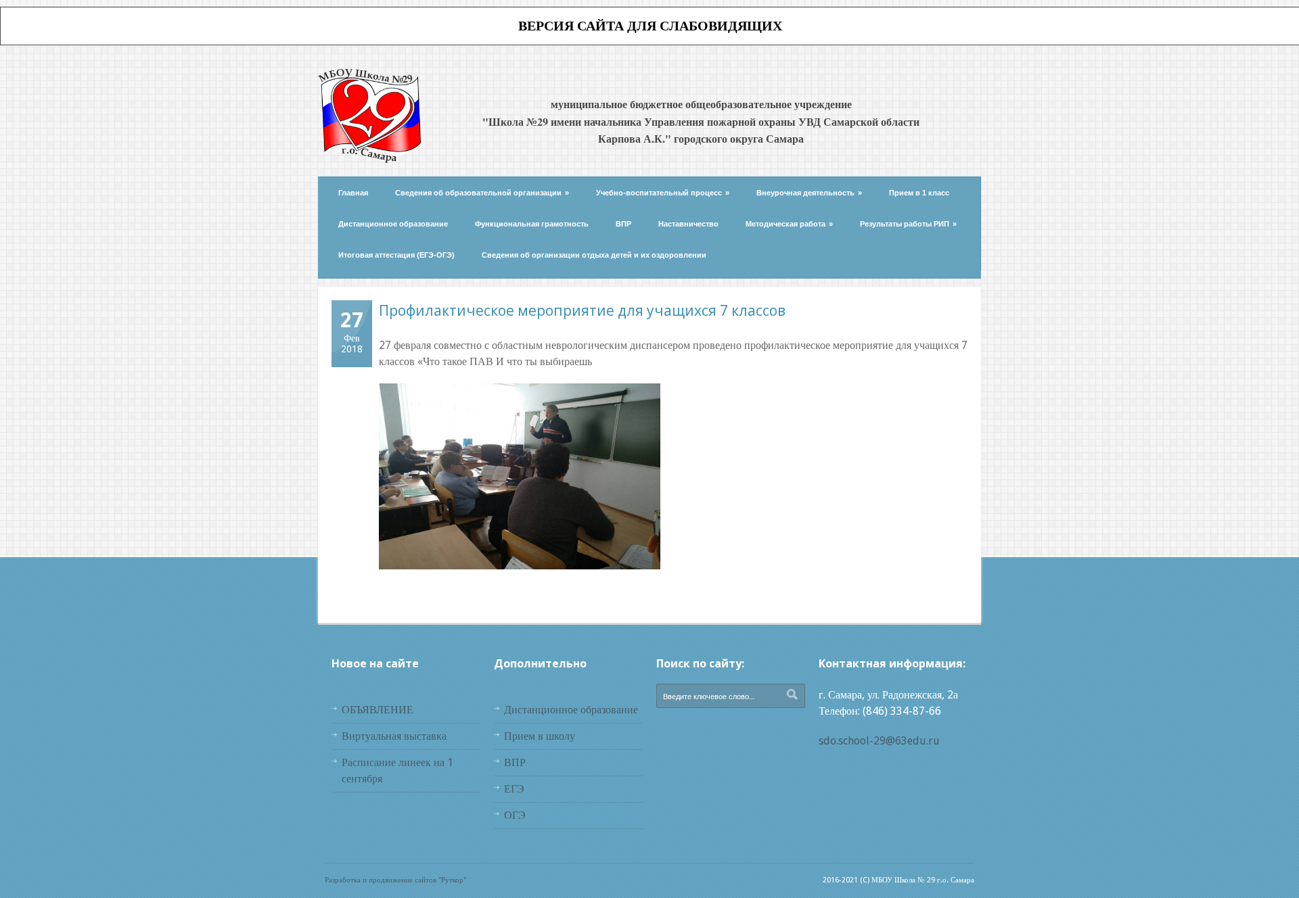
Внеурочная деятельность (809, 193)
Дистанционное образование (393, 224)
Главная (353, 193)
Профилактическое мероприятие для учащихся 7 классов (582, 310)
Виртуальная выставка (394, 736)
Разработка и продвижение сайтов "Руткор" (395, 880)
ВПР (623, 224)
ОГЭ (515, 815)
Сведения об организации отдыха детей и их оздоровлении (594, 255)
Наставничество (688, 224)
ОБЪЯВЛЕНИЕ (377, 709)
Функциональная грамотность (532, 224)
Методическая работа (789, 224)
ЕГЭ (514, 788)
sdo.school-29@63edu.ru (879, 740)
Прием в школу (539, 736)
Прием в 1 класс (919, 193)
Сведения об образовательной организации (482, 193)
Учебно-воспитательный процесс (662, 193)
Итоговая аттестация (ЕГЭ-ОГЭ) (396, 255)
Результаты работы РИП (908, 224)
